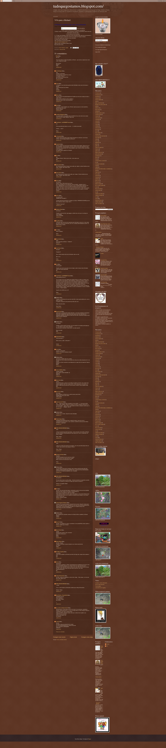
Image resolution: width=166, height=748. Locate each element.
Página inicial (73, 637)
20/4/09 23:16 (58, 260)
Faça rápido (97, 137)
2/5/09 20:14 (58, 629)
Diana (57, 105)
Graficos (96, 149)
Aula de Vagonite (98, 99)
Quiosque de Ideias (60, 454)
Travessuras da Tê (59, 401)
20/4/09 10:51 (58, 140)
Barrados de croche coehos (100, 104)
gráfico (96, 145)
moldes (96, 167)
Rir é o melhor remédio (99, 185)
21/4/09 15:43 (58, 307)
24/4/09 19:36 (58, 463)
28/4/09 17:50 (58, 580)
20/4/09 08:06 (58, 110)
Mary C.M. (58, 522)
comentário (97, 119)
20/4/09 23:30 (58, 272)
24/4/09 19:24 (58, 438)
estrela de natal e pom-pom (100, 135)
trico (96, 196)
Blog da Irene (58, 311)
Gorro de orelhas (104, 274)
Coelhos (102, 253)
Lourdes (57, 621)
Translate (104, 41)
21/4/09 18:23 (58, 318)
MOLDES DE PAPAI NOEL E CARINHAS (103, 168)
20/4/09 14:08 (58, 151)
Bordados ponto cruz (99, 112)
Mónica (57, 95)
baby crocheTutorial (99, 102)
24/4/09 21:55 (58, 472)
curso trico (97, 127)
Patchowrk (97, 175)
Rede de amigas (98, 183)
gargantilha (97, 142)
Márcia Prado (58, 530)
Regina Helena (59, 541)
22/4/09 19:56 (58, 376)
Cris (56, 229)
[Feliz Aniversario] (69, 28)
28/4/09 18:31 (58, 591)
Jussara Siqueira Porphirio (61, 502)
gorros (96, 144)
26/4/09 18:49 (58, 537)
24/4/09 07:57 (58, 408)
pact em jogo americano (99, 584)
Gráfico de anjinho (98, 147)
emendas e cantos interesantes (101, 582)
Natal (96, 170)
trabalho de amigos (98, 195)
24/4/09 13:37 (58, 424)
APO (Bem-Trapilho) (60, 551)
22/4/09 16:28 (58, 353)
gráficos (96, 150)
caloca (57, 83)
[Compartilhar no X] (75, 47)
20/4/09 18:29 (58, 205)
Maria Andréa (58, 239)
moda (96, 165)
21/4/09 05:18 (58, 294)
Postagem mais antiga (87, 637)
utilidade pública (98, 201)
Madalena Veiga (59, 209)
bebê (96, 106)
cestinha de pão (98, 114)
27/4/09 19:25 (58, 558)
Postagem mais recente (59, 637)
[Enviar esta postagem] (71, 47)
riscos (96, 187)
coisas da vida (62, 49)
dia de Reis (97, 129)
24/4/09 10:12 (58, 415)
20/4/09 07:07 (58, 91)
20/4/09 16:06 (58, 176)
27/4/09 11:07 (58, 548)
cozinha (96, 122)
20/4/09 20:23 (58, 235)
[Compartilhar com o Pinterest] (78, 47)
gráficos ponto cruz (99, 152)
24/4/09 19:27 (58, 450)
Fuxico (96, 140)
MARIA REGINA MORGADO (61, 428)
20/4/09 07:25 (58, 101)
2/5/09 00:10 (58, 604)
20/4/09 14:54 (58, 161)
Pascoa (96, 173)
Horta (96, 159)
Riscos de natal (98, 188)
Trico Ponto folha (104, 282)
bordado (96, 111)
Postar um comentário (60, 631)
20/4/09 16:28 (58, 191)
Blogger (89, 739)
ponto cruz (97, 180)
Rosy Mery (58, 220)
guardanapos (97, 155)
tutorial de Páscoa (98, 200)
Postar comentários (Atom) (62, 639)
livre (96, 162)
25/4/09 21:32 (58, 509)
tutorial (96, 198)
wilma (57, 349)
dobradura (97, 134)
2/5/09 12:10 (58, 617)
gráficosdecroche (98, 154)
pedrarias (97, 178)
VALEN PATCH (59, 336)
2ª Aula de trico (98, 94)
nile (107, 646)
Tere (57, 264)
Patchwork (97, 177)
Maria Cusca (58, 391)
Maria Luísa (58, 380)
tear (96, 192)
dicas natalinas (98, 132)
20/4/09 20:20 (58, 226)
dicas (96, 130)
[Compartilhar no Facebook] (77, 47)
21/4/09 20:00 (58, 333)
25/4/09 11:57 (58, 485)
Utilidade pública (98, 232)
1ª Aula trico (97, 93)
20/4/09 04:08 (58, 67)
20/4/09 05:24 (58, 79)
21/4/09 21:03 (58, 345)
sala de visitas (98, 190)
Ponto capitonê (103, 215)
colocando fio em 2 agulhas (100, 587)
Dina (57, 155)
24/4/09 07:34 (58, 398)
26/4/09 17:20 (58, 526)
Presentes (97, 182)
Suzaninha (58, 144)
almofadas (97, 96)
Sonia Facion (58, 248)
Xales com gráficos (99, 203)
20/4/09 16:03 (58, 169)
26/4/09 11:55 (58, 518)
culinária (96, 126)
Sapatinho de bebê (104, 268)
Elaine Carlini (58, 164)
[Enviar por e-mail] (73, 47)
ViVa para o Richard (99, 247)
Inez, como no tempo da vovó (62, 607)
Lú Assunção (58, 136)
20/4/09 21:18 (58, 244)
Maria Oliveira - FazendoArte (61, 595)
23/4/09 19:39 (58, 387)
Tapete (102, 238)
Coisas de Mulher (59, 369)
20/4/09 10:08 (58, 132)
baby (96, 101)
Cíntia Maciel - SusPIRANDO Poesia (63, 122)
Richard (107, 644)
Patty (57, 56)
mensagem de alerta (99, 163)
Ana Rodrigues (59, 70)
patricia (57, 195)
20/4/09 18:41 (58, 217)
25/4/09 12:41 (58, 498)
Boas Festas (97, 109)
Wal (56, 488)
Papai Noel (97, 172)
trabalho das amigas (99, 193)
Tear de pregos (98, 586)
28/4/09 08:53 (58, 572)
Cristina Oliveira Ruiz (60, 575)
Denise (57, 180)
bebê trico (97, 107)
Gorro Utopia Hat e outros (105, 223)
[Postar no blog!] (74, 47)
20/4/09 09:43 (58, 118)
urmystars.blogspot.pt (60, 114)
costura (96, 121)
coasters (97, 116)
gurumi (96, 157)
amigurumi (97, 98)
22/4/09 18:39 (58, 366)
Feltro (96, 139)
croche (96, 124)
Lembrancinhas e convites (100, 160)
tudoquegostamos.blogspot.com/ (78, 6)
